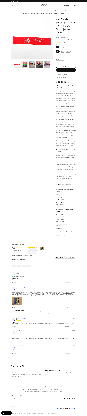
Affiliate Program (42, 389)
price (29, 266)
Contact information (53, 413)
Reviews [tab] (14, 259)
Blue (63, 54)
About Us (51, 391)
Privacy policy (34, 413)
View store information (61, 77)
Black (62, 51)
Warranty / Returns (29, 391)
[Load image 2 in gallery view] (24, 64)
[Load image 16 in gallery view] (39, 64)
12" (61, 46)
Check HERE (62, 186)
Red (57, 51)
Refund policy (34, 389)
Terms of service (45, 391)
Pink (63, 57)
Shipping (57, 37)
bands (14, 266)
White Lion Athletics (16, 413)
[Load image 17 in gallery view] (47, 64)
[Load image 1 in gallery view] (17, 64)
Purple (68, 51)
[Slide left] (12, 64)
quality (24, 266)
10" (57, 46)
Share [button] (58, 238)
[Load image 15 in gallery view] (32, 64)
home (19, 266)
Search (60, 391)
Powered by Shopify (23, 413)
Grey (58, 57)
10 (51, 356)
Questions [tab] (22, 259)
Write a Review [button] (71, 257)
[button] (12, 5)
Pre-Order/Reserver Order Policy (57, 389)
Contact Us (56, 391)
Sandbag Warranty (37, 391)
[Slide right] (52, 64)
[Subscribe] (31, 398)
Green (58, 54)
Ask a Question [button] (60, 257)
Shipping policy (46, 413)
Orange (69, 54)
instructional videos (63, 224)
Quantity (57, 59)
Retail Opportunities (27, 389)
